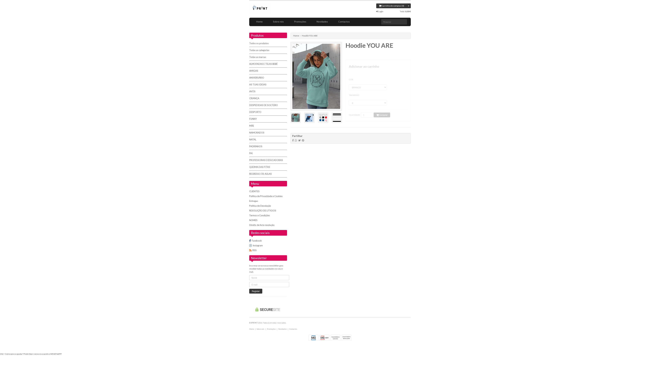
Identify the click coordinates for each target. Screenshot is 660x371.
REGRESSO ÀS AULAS (260, 173)
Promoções (300, 21)
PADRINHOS (255, 146)
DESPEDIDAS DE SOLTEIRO (263, 105)
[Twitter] (299, 140)
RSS (254, 250)
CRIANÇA (254, 98)
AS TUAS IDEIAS (257, 84)
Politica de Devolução (260, 205)
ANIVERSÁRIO (256, 77)
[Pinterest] (303, 140)
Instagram (258, 245)
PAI (251, 153)
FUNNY (253, 118)
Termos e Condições (259, 215)
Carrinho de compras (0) (392, 5)
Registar (256, 291)
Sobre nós (278, 21)
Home (259, 21)
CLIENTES (254, 191)
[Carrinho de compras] (408, 5)
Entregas (253, 201)
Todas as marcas (257, 57)
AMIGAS (253, 70)
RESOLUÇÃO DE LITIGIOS (262, 210)
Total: (405, 11)
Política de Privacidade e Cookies (266, 196)
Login (380, 11)
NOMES (253, 220)
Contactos (344, 21)
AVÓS (252, 91)
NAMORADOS (256, 132)
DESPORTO (255, 112)
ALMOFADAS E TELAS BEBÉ (263, 64)
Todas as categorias (259, 50)
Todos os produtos (259, 43)
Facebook (257, 240)
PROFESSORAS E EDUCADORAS (266, 160)
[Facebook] (293, 140)
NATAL (252, 139)
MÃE (251, 125)
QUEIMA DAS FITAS (259, 167)
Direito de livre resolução (261, 225)
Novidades (322, 21)
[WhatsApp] (296, 140)
